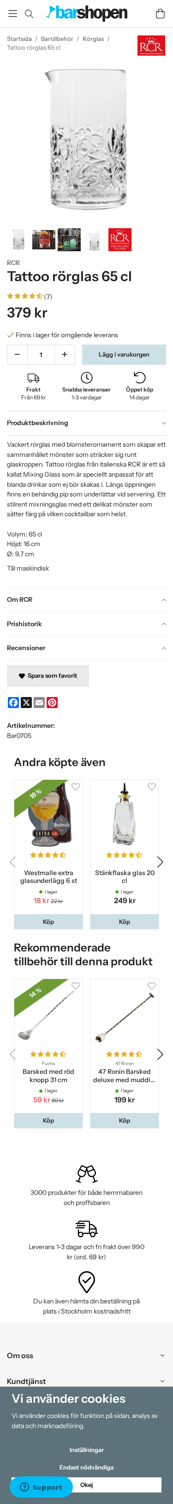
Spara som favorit (51, 675)
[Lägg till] (64, 355)
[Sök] (29, 14)
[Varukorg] (160, 13)
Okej (86, 1484)
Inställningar (87, 1449)
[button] (48, 921)
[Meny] (13, 13)
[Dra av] (17, 355)
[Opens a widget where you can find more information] (41, 1487)
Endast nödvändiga (86, 1467)
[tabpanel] (86, 511)
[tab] (86, 423)
